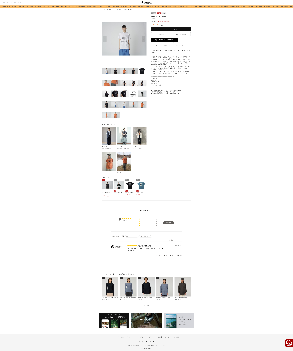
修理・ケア (152, 337)
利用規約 (130, 345)
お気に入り (276, 3)
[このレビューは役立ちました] (177, 255)
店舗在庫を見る (161, 34)
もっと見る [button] (146, 305)
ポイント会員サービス (141, 337)
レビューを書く (168, 222)
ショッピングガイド (119, 337)
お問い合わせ (168, 337)
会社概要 (176, 337)
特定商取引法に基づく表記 (148, 345)
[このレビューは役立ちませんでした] (180, 255)
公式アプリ (130, 337)
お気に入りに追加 (182, 34)
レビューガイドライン (160, 345)
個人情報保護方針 (137, 345)
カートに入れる (172, 29)
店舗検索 (160, 337)
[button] (143, 39)
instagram (139, 341)
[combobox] (131, 236)
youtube (154, 341)
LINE (150, 341)
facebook (146, 341)
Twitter (143, 341)
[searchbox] (116, 236)
